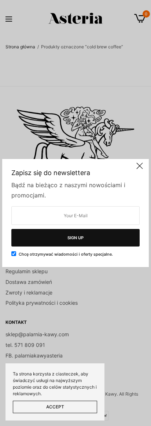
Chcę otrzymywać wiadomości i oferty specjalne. (66, 254)
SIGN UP (75, 237)
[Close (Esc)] (139, 169)
